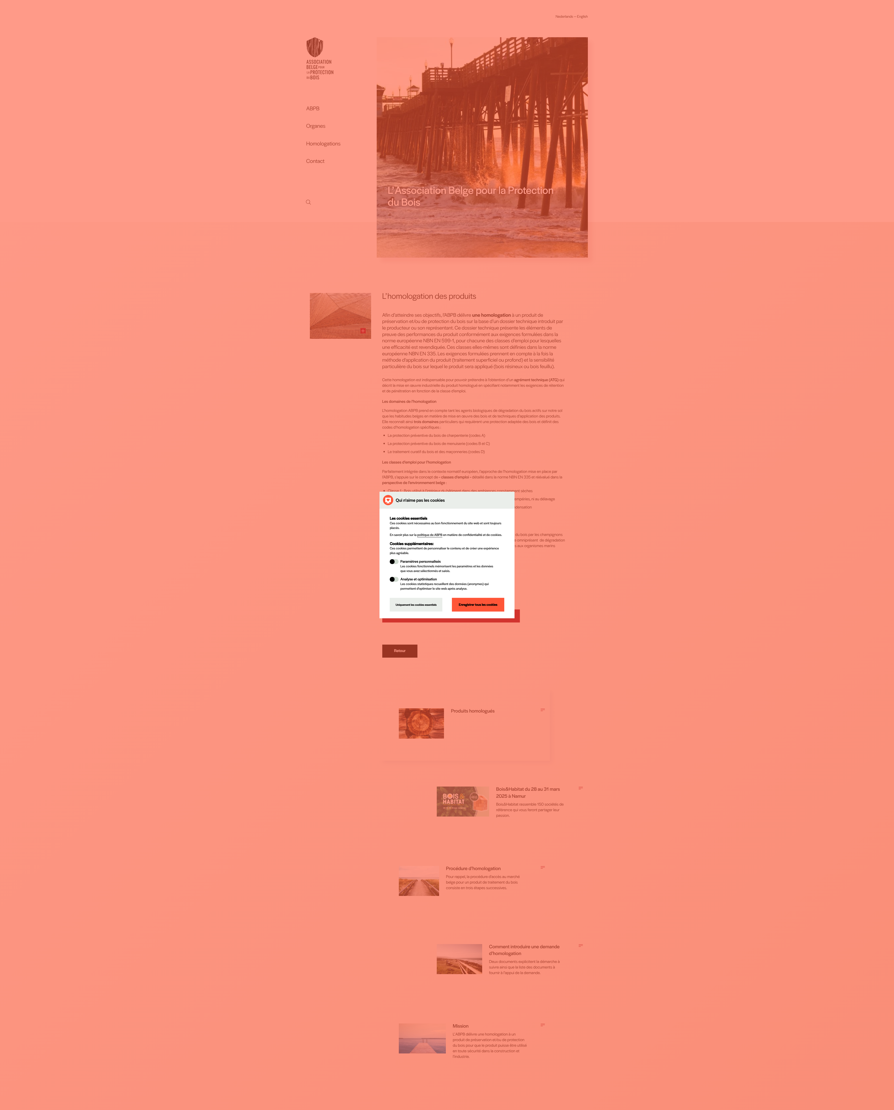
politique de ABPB (429, 534)
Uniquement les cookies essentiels (416, 605)
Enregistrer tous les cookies (478, 604)
